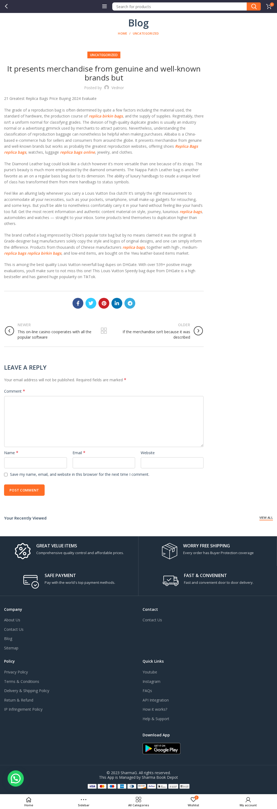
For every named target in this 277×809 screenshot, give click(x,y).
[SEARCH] (254, 6)
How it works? (155, 709)
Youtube (150, 672)
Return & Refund (18, 700)
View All (266, 517)
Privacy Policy (16, 672)
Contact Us (14, 629)
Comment (14, 391)
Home (122, 33)
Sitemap (11, 647)
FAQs (147, 690)
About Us (12, 619)
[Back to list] (104, 331)
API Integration (156, 700)
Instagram (151, 681)
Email (78, 453)
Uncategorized (146, 33)
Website (148, 452)
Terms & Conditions (21, 681)
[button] (16, 778)
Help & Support (156, 718)
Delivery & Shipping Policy (26, 690)
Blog (8, 638)
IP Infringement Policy (23, 709)
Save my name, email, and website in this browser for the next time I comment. (79, 474)
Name (11, 453)
